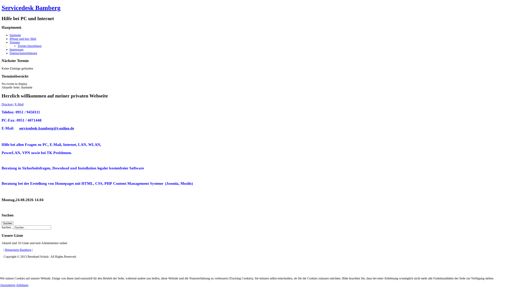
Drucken (7, 104)
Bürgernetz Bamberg (18, 250)
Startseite (15, 35)
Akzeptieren (7, 285)
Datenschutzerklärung (23, 53)
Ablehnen (22, 285)
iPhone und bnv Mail (23, 38)
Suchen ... (8, 227)
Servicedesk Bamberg (31, 7)
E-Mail (19, 104)
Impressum (16, 49)
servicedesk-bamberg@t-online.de (46, 128)
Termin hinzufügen (30, 46)
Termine (15, 42)
